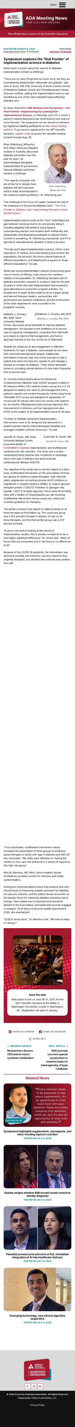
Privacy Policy (37, 1405)
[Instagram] (34, 1386)
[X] (46, 1386)
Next (52, 1046)
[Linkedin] (40, 1386)
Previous (15, 1046)
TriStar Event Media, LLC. (44, 1398)
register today (23, 133)
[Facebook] (27, 1386)
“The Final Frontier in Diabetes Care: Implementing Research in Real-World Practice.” (36, 209)
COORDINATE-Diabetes (16, 447)
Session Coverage (60, 52)
